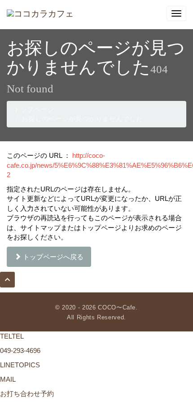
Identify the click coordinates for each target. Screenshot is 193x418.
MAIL (8, 379)
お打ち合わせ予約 (27, 393)
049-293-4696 (20, 350)
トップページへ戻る (52, 257)
